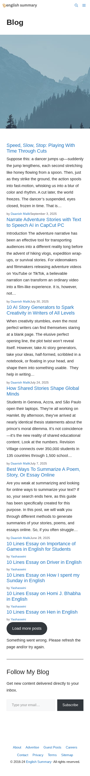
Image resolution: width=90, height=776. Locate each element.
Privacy (38, 755)
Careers (71, 747)
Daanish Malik (20, 213)
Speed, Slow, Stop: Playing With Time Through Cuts (41, 148)
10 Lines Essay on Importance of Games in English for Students (41, 546)
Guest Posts (52, 747)
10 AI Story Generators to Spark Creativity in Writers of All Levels (41, 310)
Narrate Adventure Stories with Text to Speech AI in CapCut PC (44, 222)
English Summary (39, 762)
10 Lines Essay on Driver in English (44, 562)
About (17, 747)
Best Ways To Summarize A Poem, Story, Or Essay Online (43, 472)
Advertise (32, 747)
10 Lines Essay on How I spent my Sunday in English (43, 577)
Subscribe (70, 705)
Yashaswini (18, 556)
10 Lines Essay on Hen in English (42, 612)
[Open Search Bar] (76, 5)
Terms (52, 755)
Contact (22, 755)
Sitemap (67, 755)
